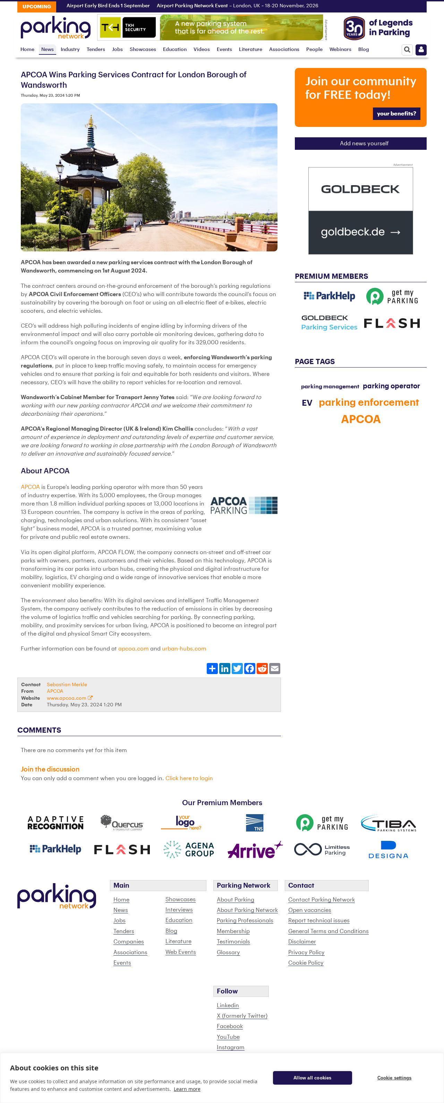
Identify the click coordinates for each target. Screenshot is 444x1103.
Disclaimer (302, 942)
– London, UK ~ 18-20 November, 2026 (232, 5)
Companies (128, 942)
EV (307, 403)
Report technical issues (319, 920)
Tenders (96, 49)
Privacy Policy (306, 952)
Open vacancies (309, 910)
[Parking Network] (56, 25)
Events (224, 49)
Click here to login (189, 778)
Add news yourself (364, 143)
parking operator (391, 386)
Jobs (117, 49)
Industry (70, 49)
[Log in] (421, 49)
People (314, 49)
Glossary (228, 952)
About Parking (235, 900)
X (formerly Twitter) (242, 1016)
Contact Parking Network (321, 900)
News (47, 49)
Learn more (187, 1089)
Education (175, 49)
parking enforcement (369, 402)
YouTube (228, 1037)
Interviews (179, 910)
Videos (202, 49)
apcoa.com (133, 649)
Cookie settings (394, 1077)
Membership (233, 931)
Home (27, 49)
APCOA (31, 487)
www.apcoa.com (67, 698)
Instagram (231, 1047)
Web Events (180, 952)
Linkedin (228, 1005)
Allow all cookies (312, 1077)
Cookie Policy (306, 963)
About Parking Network (247, 910)
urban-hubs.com (184, 649)
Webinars (340, 49)
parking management (330, 386)
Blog (363, 49)
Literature (250, 49)
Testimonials (233, 942)
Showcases (143, 49)
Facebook (230, 1026)
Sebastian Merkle (67, 684)
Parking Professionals (245, 920)
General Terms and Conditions (328, 931)
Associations (284, 49)
